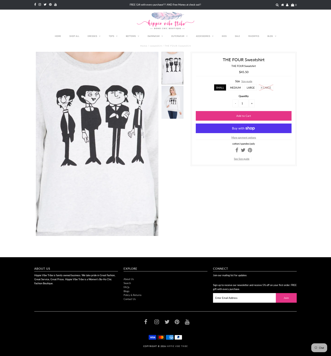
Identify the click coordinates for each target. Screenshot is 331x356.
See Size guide (241, 158)
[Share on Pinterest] (250, 150)
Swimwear (153, 36)
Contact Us (130, 299)
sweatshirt (156, 45)
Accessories (203, 36)
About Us (129, 279)
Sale (237, 36)
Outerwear (177, 36)
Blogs (126, 291)
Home (58, 36)
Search (127, 283)
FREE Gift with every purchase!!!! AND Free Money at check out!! (165, 4)
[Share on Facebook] (236, 150)
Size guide (246, 81)
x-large (266, 87)
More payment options (243, 137)
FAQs (126, 287)
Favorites (253, 36)
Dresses (92, 36)
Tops (111, 36)
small (220, 87)
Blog (270, 36)
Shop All (74, 36)
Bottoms (131, 36)
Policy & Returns (133, 295)
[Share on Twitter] (243, 150)
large (251, 87)
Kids (224, 36)
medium (235, 87)
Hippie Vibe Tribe (177, 346)
